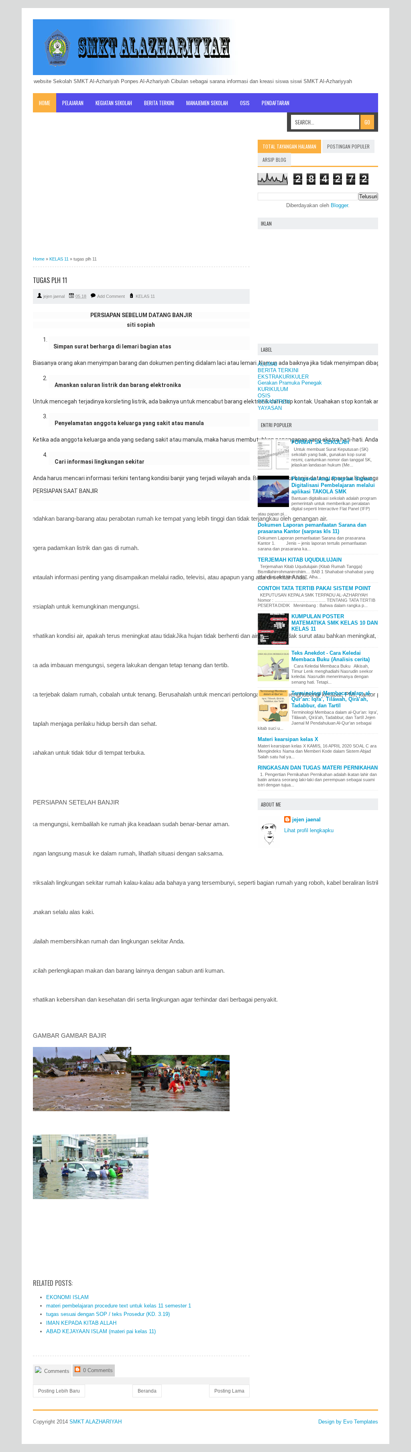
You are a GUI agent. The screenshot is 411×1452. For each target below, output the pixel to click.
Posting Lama (229, 1391)
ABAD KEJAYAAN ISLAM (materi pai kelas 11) (101, 1331)
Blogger (339, 205)
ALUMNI (267, 364)
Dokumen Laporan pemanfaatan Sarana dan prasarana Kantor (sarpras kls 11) (312, 528)
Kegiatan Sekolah (114, 103)
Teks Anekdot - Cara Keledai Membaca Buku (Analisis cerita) (330, 656)
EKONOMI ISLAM (67, 1297)
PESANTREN (274, 402)
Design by (330, 1422)
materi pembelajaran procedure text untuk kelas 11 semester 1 (118, 1306)
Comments (56, 1371)
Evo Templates (360, 1422)
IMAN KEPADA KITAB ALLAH (81, 1323)
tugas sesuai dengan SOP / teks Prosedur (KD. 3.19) (108, 1314)
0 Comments (97, 1370)
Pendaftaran (275, 103)
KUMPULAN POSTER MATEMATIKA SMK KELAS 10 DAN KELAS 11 (334, 622)
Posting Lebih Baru (59, 1391)
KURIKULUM (273, 389)
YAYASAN (270, 408)
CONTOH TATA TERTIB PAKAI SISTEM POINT (314, 588)
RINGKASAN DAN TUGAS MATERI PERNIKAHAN (318, 768)
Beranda (147, 1391)
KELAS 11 (145, 296)
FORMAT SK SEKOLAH (320, 442)
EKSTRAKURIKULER (283, 377)
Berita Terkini (159, 103)
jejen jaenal (306, 820)
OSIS (245, 103)
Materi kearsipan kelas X (288, 739)
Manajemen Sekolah (207, 103)
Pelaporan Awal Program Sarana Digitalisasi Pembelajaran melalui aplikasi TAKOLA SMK (333, 485)
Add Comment (111, 296)
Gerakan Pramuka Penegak (290, 383)
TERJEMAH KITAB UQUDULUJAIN (300, 560)
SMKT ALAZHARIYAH (95, 1422)
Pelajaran (72, 103)
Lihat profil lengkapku (309, 830)
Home (44, 103)
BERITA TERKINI (278, 370)
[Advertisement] (141, 196)
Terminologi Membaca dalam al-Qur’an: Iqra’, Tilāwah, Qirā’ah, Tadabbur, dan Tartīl (331, 699)
